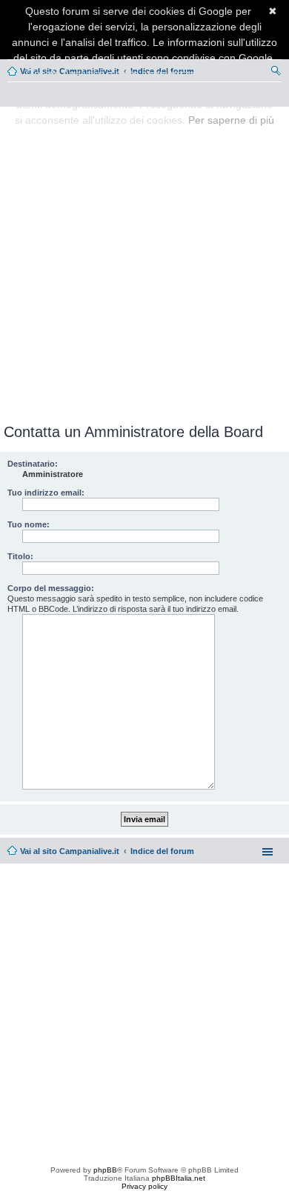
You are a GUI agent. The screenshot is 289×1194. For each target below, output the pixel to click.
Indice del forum (162, 851)
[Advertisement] (144, 262)
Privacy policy (144, 1186)
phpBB (105, 1170)
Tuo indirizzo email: (45, 492)
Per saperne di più (231, 120)
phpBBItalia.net (178, 1178)
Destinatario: (32, 463)
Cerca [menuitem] (276, 73)
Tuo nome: (28, 524)
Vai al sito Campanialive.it (69, 851)
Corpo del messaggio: (50, 588)
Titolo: (20, 556)
